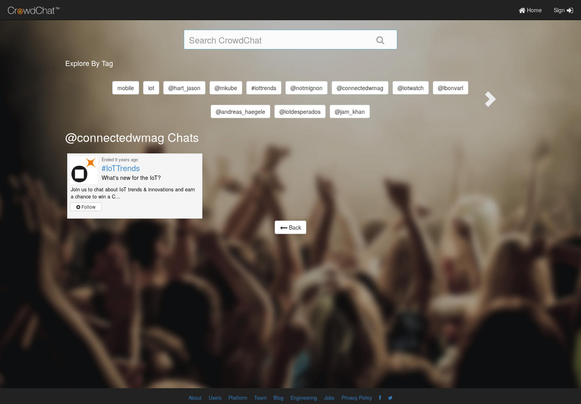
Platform (237, 397)
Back (294, 227)
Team (260, 397)
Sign (559, 10)
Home (533, 10)
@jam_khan (350, 111)
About (195, 397)
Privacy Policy (356, 397)
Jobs (329, 397)
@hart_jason (184, 88)
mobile (125, 88)
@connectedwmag (360, 88)
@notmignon (306, 88)
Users (215, 397)
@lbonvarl (450, 88)
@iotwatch (411, 88)
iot (151, 88)
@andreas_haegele (240, 111)
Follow (88, 206)
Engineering (303, 397)
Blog (278, 397)
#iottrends (263, 88)
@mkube (226, 88)
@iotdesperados (300, 111)
